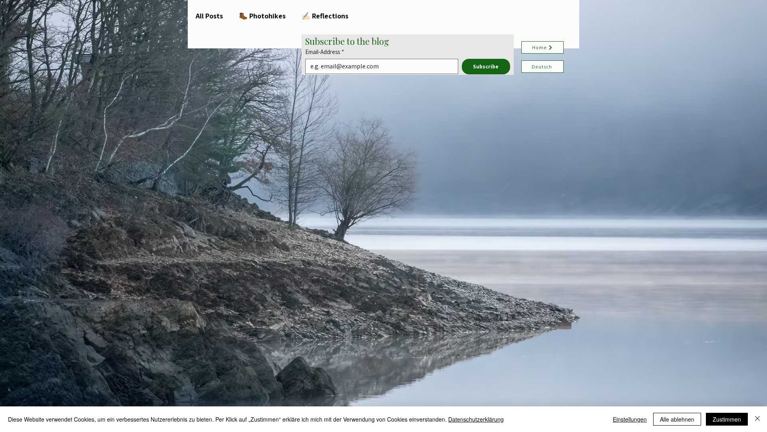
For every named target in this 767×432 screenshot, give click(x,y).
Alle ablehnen (677, 419)
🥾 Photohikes (262, 16)
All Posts (209, 16)
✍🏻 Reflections (325, 16)
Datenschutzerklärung (476, 419)
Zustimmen (727, 419)
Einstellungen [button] (630, 419)
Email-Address (324, 52)
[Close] (757, 419)
